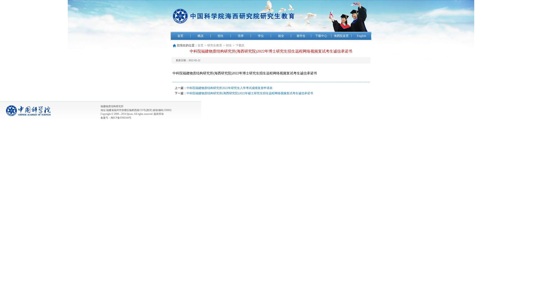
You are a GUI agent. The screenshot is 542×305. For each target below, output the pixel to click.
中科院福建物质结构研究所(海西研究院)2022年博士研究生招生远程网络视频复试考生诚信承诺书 (245, 73)
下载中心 (321, 35)
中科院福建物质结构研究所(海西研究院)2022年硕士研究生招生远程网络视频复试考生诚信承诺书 (250, 93)
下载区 (240, 45)
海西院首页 (341, 35)
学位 (261, 35)
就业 (281, 35)
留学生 (301, 35)
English (361, 35)
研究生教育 (214, 45)
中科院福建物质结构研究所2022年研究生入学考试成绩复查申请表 (229, 88)
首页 (180, 35)
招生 (221, 35)
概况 (200, 35)
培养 (241, 35)
